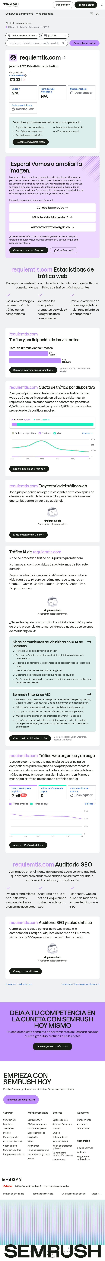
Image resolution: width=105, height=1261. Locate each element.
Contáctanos (58, 1160)
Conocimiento (84, 1120)
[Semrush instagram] (7, 1179)
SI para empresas (36, 1133)
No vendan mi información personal (62, 1154)
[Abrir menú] (101, 5)
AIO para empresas (37, 1128)
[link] (19, 14)
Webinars (81, 1152)
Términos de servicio (43, 1194)
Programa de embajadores (83, 1158)
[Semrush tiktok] (10, 1179)
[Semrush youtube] (13, 1179)
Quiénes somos (60, 1120)
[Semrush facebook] (16, 1179)
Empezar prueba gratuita (21, 1099)
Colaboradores (59, 1137)
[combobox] (33, 43)
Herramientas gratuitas (39, 1154)
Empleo (56, 1133)
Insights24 (33, 1137)
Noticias (56, 1128)
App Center (33, 1146)
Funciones (8, 1124)
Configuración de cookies (74, 1194)
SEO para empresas (37, 1124)
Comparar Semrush (12, 1141)
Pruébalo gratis (86, 5)
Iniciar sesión (63, 5)
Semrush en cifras (12, 1150)
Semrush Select (60, 1141)
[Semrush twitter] (20, 1179)
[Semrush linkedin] (3, 1179)
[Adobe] (7, 1186)
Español (95, 1194)
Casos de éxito (10, 1146)
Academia (82, 1124)
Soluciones (8, 1128)
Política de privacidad (13, 1194)
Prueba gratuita (10, 1137)
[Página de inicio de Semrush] (10, 5)
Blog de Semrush (85, 1148)
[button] (91, 13)
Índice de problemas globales (62, 1147)
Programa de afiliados (13, 1154)
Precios (7, 1133)
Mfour (31, 1141)
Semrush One (10, 1120)
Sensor (31, 1159)
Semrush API (83, 1128)
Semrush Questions (62, 1124)
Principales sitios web (38, 1150)
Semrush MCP (35, 1120)
